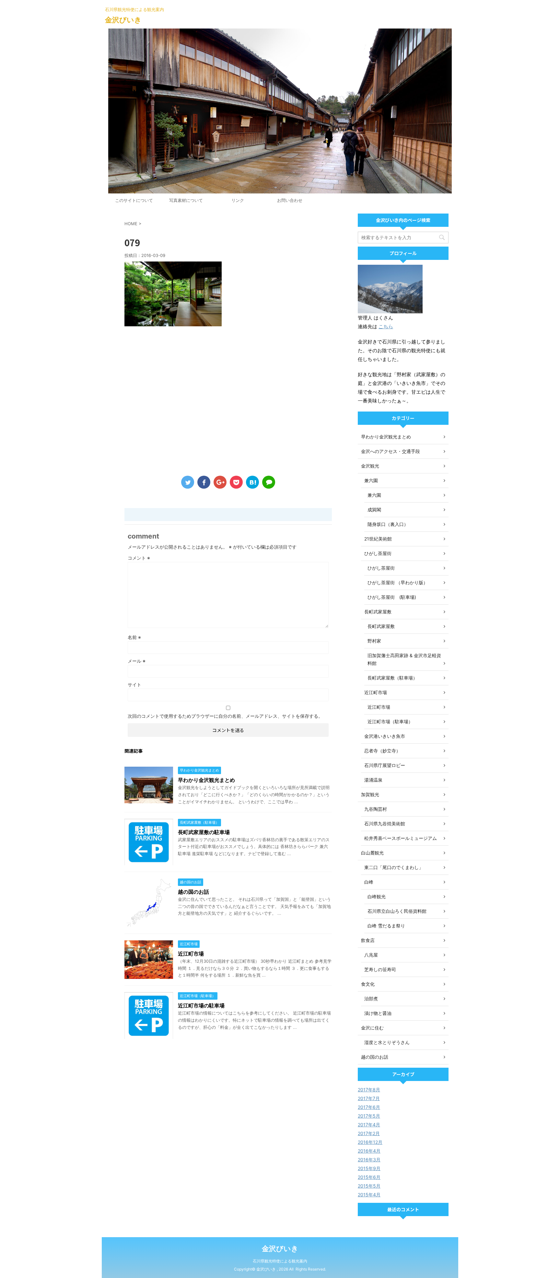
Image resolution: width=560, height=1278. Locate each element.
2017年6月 (369, 1107)
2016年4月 (369, 1151)
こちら (386, 326)
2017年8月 (369, 1089)
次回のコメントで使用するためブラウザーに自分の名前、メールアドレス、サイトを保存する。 (225, 716)
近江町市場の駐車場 (201, 1005)
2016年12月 (370, 1142)
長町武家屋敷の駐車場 (204, 832)
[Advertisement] (228, 402)
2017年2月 (369, 1133)
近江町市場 (191, 953)
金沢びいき (123, 20)
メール (137, 661)
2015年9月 (369, 1168)
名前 (134, 637)
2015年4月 (369, 1194)
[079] (252, 482)
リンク (237, 200)
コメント (139, 558)
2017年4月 (369, 1124)
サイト (134, 684)
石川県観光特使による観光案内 (280, 1261)
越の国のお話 (193, 892)
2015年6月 (369, 1177)
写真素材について (186, 200)
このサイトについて (134, 200)
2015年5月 (369, 1186)
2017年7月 (369, 1098)
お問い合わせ (289, 200)
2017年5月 (369, 1116)
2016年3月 (369, 1159)
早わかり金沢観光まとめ (206, 780)
